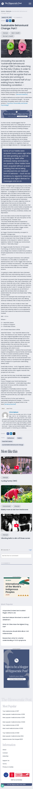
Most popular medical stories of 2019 (14, 717)
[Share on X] (13, 21)
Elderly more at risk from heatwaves (14, 509)
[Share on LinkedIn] (10, 21)
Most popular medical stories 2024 (13, 736)
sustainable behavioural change (12, 445)
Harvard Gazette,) (22, 94)
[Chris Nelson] (5, 415)
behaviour (10, 438)
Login (30, 550)
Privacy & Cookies (8, 767)
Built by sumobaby (16, 780)
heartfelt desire (7, 441)
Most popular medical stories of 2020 (14, 722)
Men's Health (15, 33)
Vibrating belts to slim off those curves (15, 538)
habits (19, 438)
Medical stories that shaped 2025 (13, 739)
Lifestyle (8, 11)
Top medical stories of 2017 (11, 711)
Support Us (6, 760)
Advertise (5, 756)
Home (3, 11)
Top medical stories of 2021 (11, 725)
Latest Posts (9, 408)
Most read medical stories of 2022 (13, 728)
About (3, 408)
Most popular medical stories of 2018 (14, 714)
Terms (5, 763)
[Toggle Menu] (30, 3)
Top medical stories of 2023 (11, 733)
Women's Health (8, 36)
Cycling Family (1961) (9, 481)
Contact (5, 753)
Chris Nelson (13, 412)
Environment (7, 506)
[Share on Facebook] (7, 21)
